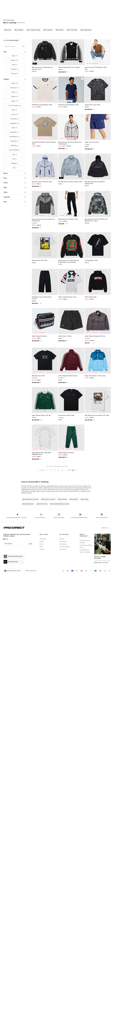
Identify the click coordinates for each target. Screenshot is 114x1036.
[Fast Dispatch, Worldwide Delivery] (80, 515)
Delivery (42, 541)
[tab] (5, 539)
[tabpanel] (18, 544)
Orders (41, 546)
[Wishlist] (56, 41)
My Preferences (63, 544)
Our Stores (42, 549)
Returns (41, 544)
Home (4, 20)
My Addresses (63, 541)
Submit (30, 543)
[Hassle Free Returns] (41, 515)
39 (69, 470)
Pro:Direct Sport (32, 570)
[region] (57, 30)
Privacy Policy (63, 549)
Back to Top (104, 528)
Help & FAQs (43, 539)
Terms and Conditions (65, 546)
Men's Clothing (10, 20)
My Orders (62, 539)
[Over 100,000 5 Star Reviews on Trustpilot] (17, 515)
